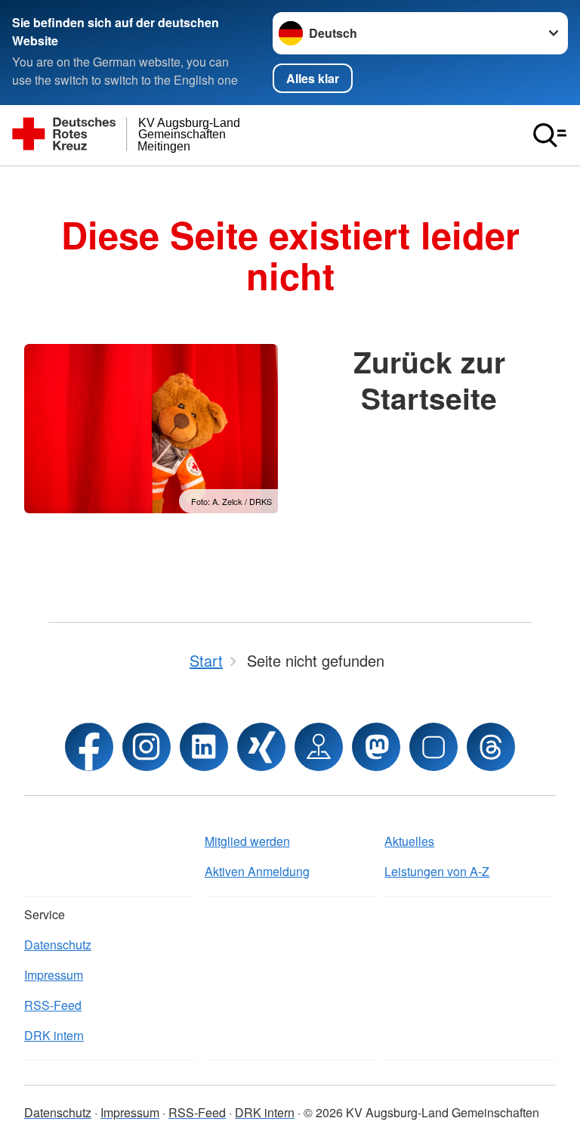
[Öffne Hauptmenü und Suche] (550, 135)
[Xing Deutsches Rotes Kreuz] (261, 747)
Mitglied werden (247, 841)
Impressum (53, 974)
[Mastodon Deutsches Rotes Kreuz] (376, 747)
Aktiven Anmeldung (257, 871)
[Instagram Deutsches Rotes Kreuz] (146, 747)
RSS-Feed (53, 1005)
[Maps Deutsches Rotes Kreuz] (319, 747)
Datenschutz (57, 944)
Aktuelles (409, 841)
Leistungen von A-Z (436, 871)
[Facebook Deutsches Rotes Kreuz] (89, 747)
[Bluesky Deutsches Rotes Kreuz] (433, 747)
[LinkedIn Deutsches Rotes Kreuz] (204, 747)
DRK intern (54, 1035)
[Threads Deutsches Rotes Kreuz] (491, 747)
